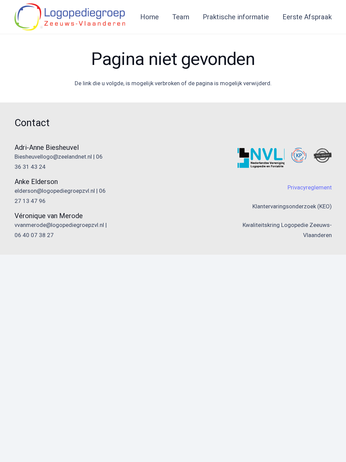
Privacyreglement (310, 187)
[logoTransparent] (70, 16)
